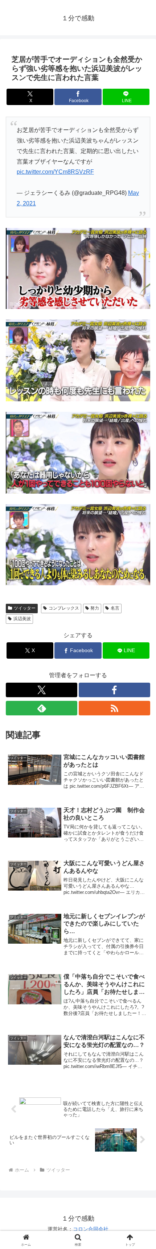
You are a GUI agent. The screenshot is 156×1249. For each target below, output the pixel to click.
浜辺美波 (22, 618)
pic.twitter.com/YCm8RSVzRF (55, 172)
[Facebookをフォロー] (114, 690)
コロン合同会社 (90, 1229)
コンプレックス (64, 608)
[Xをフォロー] (41, 690)
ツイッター (25, 608)
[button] (141, 1003)
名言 (115, 608)
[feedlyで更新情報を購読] (41, 708)
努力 (94, 608)
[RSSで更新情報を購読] (114, 708)
